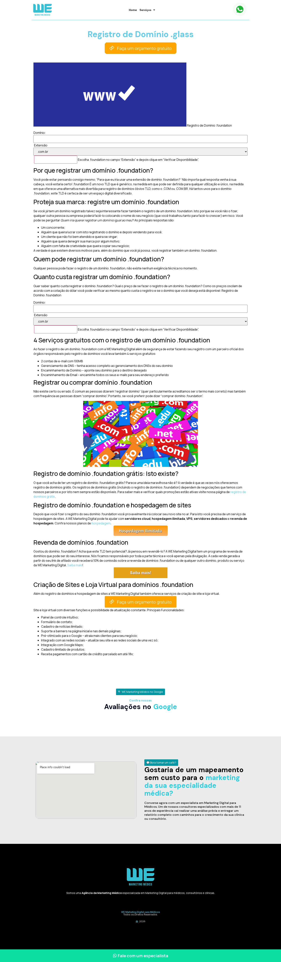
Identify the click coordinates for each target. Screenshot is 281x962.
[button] (140, 692)
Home (133, 10)
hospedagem (101, 523)
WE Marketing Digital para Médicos (140, 912)
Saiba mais (74, 565)
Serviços (145, 10)
